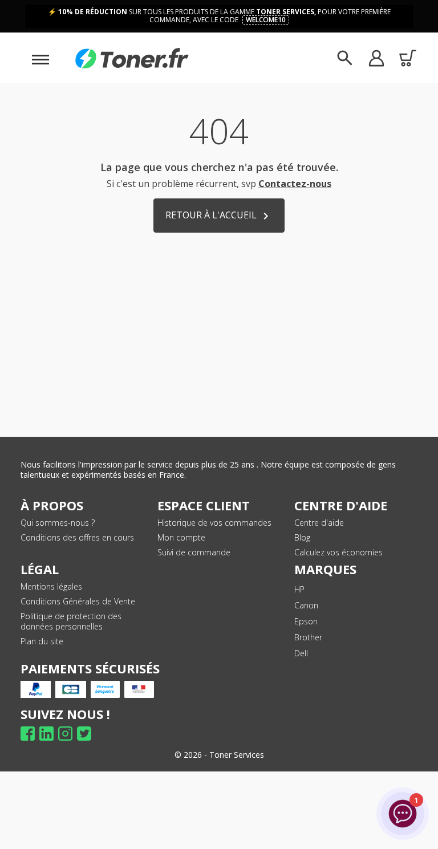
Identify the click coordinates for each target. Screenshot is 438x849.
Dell (301, 653)
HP (299, 589)
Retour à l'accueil (219, 216)
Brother (308, 637)
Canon (306, 605)
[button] (376, 58)
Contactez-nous (294, 183)
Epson (306, 621)
